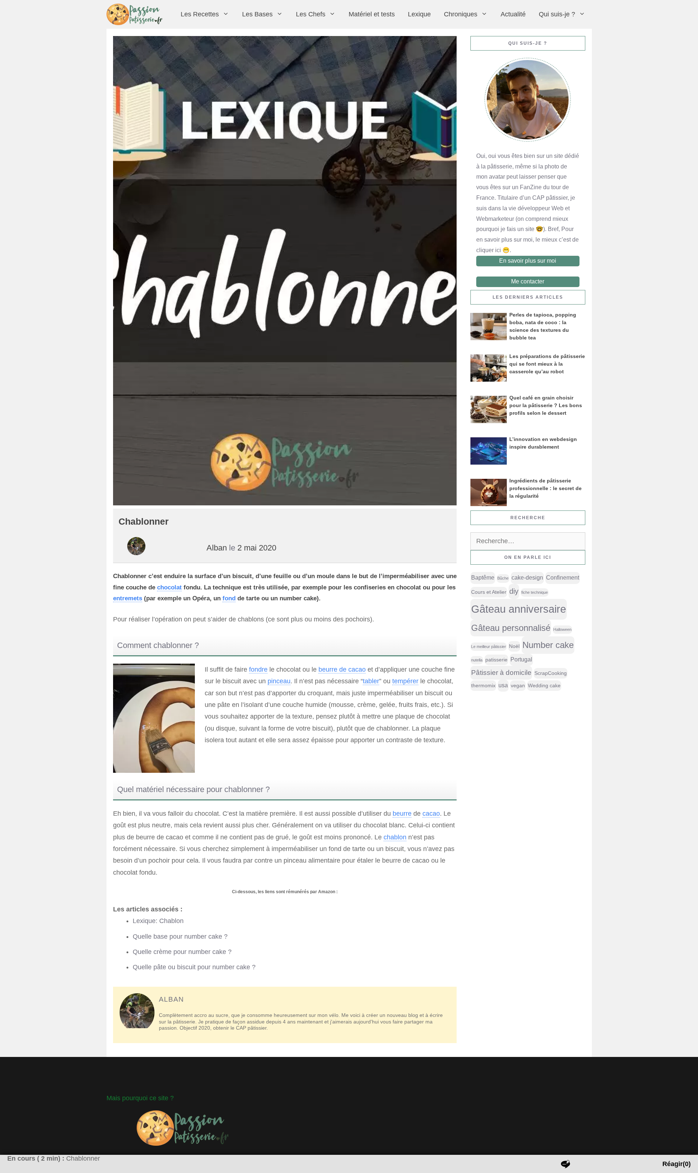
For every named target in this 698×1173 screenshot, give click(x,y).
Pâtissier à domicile (501, 672)
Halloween (562, 629)
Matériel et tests (372, 14)
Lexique (419, 14)
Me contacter (527, 281)
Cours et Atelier (488, 592)
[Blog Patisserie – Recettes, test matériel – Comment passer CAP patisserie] (136, 14)
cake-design (527, 577)
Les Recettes (200, 14)
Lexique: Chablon (158, 921)
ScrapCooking (550, 673)
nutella (476, 660)
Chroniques (460, 14)
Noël (514, 646)
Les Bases (257, 14)
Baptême (482, 577)
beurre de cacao (342, 669)
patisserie (496, 660)
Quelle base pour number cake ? (180, 936)
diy (513, 591)
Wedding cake (544, 685)
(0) (676, 1164)
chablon (395, 837)
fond (229, 598)
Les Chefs (310, 14)
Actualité (513, 14)
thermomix (483, 685)
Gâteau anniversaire (518, 609)
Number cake (548, 645)
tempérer (405, 681)
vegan (518, 685)
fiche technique (534, 592)
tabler (371, 681)
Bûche (503, 578)
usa (503, 685)
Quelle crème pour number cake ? (182, 951)
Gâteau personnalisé (510, 628)
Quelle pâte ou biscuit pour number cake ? (194, 967)
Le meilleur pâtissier (488, 646)
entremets (127, 598)
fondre (258, 669)
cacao (431, 813)
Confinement (562, 577)
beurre (402, 813)
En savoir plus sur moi (527, 261)
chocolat (169, 587)
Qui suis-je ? (557, 14)
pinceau (279, 681)
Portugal (521, 659)
